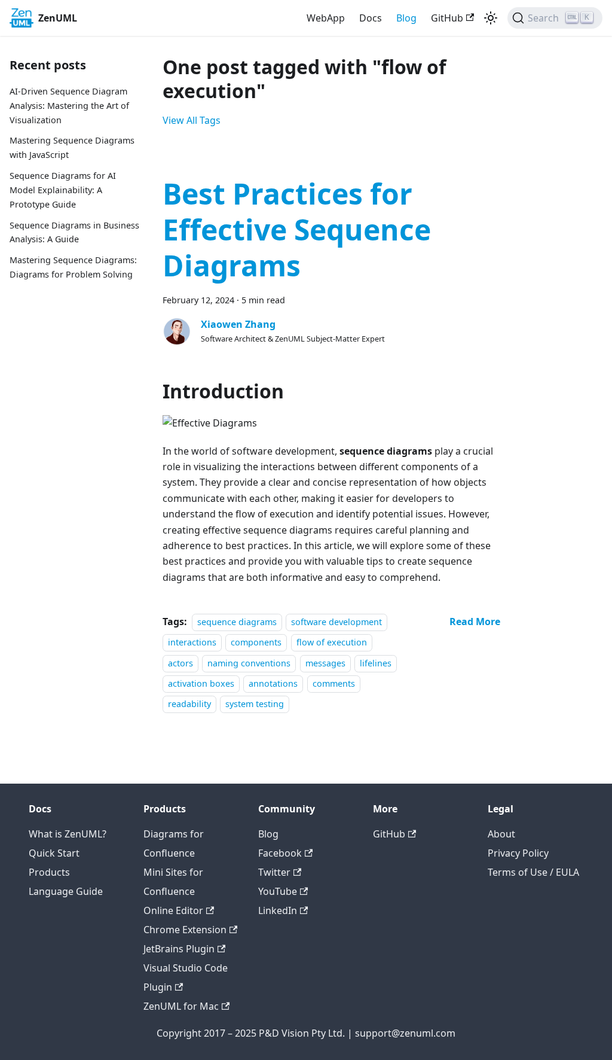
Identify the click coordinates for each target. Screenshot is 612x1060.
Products (49, 872)
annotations (273, 683)
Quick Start (54, 853)
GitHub (447, 18)
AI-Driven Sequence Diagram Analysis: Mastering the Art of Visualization (69, 106)
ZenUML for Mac (181, 1006)
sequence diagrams (237, 622)
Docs (370, 18)
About (501, 833)
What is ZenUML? (67, 833)
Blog (406, 18)
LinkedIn (277, 910)
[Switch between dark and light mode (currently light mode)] (490, 18)
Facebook (280, 853)
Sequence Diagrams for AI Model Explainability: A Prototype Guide (63, 190)
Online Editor (173, 910)
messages (325, 663)
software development (336, 622)
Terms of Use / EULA (533, 872)
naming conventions (248, 663)
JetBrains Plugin (179, 948)
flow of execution (331, 642)
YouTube (277, 891)
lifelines (375, 663)
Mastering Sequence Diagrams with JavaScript (72, 147)
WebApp (326, 18)
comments (334, 683)
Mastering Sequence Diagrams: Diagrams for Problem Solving (73, 267)
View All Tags (192, 120)
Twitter (274, 872)
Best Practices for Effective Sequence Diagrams (297, 229)
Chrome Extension (185, 929)
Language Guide (66, 891)
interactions (192, 642)
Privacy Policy (518, 853)
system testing (254, 704)
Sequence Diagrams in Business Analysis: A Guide (74, 232)
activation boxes (201, 683)
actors (180, 663)
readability (189, 704)
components (256, 642)
